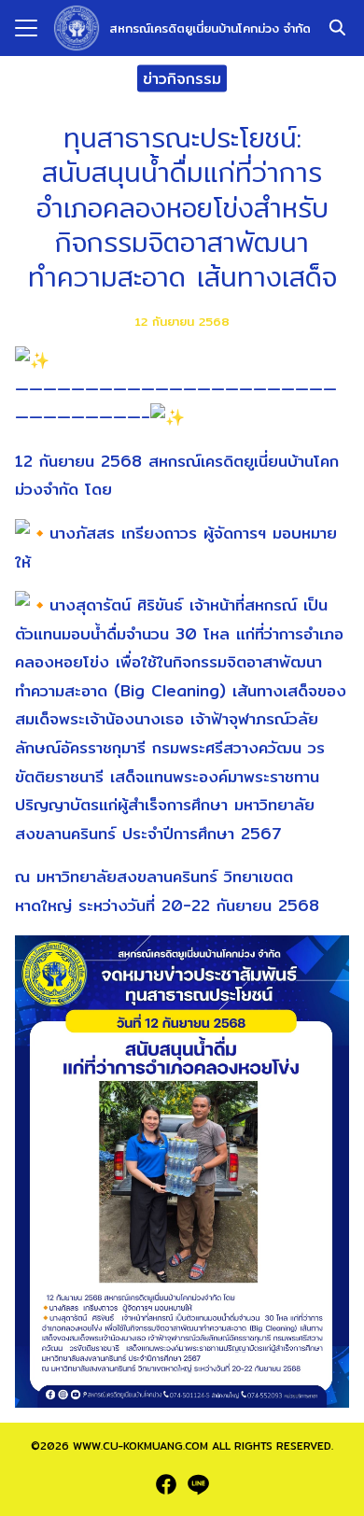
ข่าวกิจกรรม (182, 78)
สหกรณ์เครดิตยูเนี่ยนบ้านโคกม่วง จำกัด (210, 28)
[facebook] (166, 1484)
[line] (198, 1484)
